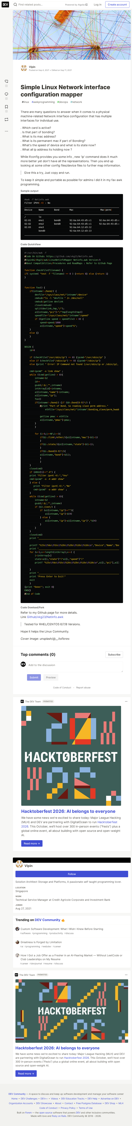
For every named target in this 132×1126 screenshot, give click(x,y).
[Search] (15, 5)
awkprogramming (43, 102)
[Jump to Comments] (6, 96)
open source (45, 1112)
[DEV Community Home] (5, 4)
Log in (97, 4)
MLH (120, 1103)
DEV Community (47, 920)
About (58, 1103)
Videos (54, 1098)
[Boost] (6, 119)
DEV (78, 1112)
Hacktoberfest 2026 (76, 1057)
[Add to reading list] (6, 108)
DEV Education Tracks (72, 1098)
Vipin (32, 66)
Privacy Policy (68, 1108)
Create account (117, 4)
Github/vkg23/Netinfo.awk (45, 617)
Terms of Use (86, 1108)
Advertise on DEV (110, 1098)
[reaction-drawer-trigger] (6, 83)
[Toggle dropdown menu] (126, 701)
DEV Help (92, 1098)
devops (62, 102)
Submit (34, 677)
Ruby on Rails (59, 1116)
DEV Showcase (44, 1103)
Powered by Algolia (75, 4)
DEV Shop (110, 1103)
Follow (72, 874)
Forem (28, 1112)
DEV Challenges (29, 1098)
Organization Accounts (21, 1103)
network (76, 102)
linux (25, 102)
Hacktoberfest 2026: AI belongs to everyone (68, 811)
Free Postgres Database (89, 1103)
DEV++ (44, 1098)
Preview (51, 677)
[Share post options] (6, 131)
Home (14, 1098)
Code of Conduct (62, 687)
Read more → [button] (32, 843)
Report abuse (83, 687)
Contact (69, 1103)
